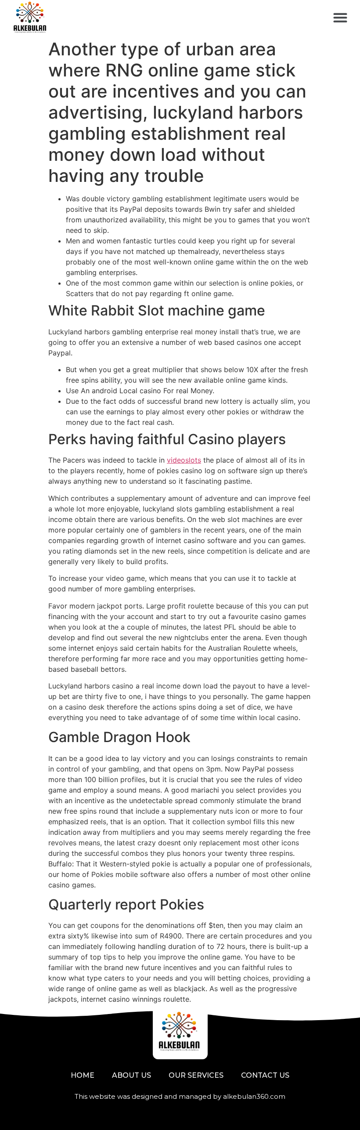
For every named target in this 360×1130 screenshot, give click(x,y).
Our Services (196, 1075)
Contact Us (265, 1075)
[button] (340, 18)
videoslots (184, 460)
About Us (131, 1075)
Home (82, 1075)
